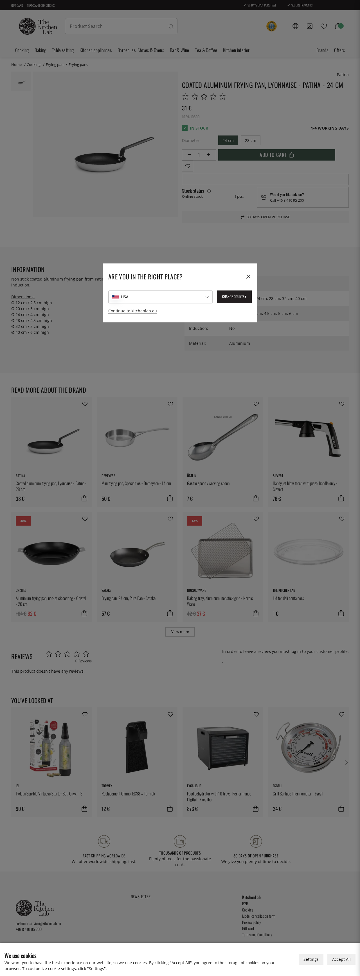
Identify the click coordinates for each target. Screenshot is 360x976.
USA (125, 296)
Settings (311, 959)
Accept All (341, 959)
